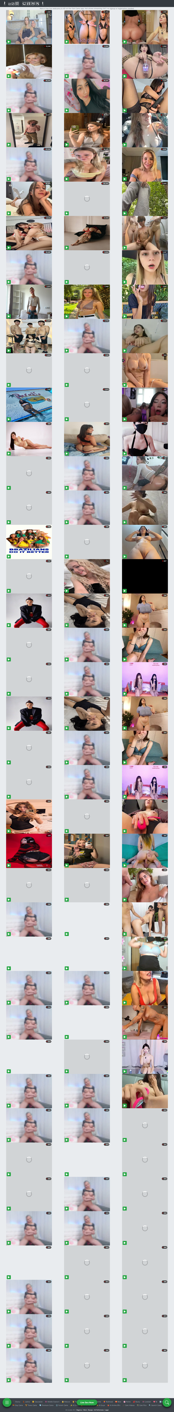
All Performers (99, 1410)
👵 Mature (66, 1402)
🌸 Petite (127, 1402)
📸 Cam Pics (141, 1405)
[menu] (7, 1402)
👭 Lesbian (146, 1402)
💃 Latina (26, 1402)
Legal (107, 1410)
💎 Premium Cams (46, 1405)
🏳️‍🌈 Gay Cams (17, 1405)
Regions (79, 1410)
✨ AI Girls (74, 1405)
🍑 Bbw (118, 1402)
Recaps (90, 1410)
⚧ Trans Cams (31, 1405)
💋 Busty (136, 1402)
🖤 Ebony (16, 1402)
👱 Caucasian (37, 1402)
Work (85, 1410)
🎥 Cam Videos (129, 1405)
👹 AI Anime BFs (113, 1405)
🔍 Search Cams (155, 1405)
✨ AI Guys (100, 1405)
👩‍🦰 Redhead (108, 1402)
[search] (167, 1402)
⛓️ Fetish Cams (62, 1405)
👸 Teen (75, 1402)
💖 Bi (155, 1402)
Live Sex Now (87, 1402)
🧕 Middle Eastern (52, 1402)
